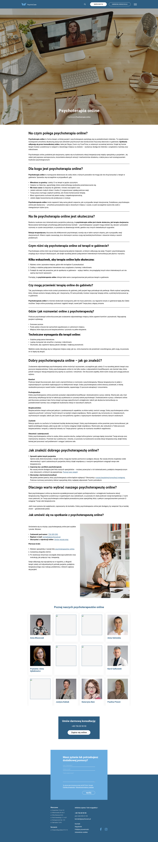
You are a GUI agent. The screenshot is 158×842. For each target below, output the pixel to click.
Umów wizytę (98, 4)
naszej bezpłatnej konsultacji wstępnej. (110, 478)
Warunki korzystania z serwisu (85, 787)
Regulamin (78, 826)
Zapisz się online (79, 732)
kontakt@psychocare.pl (51, 537)
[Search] (84, 4)
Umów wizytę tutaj (61, 540)
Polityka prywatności (69, 787)
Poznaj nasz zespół (70, 472)
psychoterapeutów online (64, 549)
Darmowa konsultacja (119, 4)
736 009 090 (53, 534)
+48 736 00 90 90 (79, 726)
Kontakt (77, 824)
